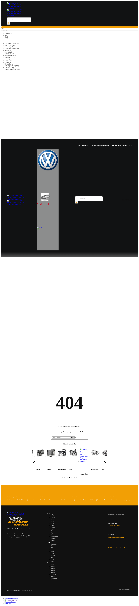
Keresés (13, 602)
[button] (34, 463)
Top (9, 603)
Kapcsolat (15, 598)
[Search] (8, 23)
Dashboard (4, 27)
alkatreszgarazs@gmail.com (100, 145)
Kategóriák (16, 600)
